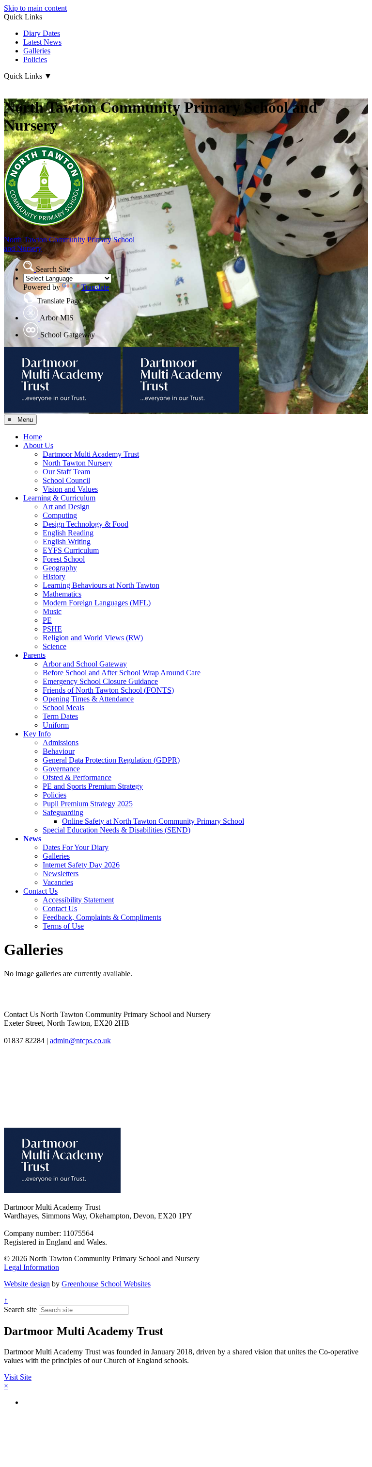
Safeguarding (63, 812)
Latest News (42, 42)
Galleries (36, 51)
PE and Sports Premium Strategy (93, 786)
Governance (61, 769)
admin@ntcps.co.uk (80, 1040)
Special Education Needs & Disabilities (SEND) (116, 830)
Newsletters (60, 873)
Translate (95, 287)
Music (52, 611)
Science (54, 646)
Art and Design (66, 506)
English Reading (68, 533)
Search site (20, 1309)
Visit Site (17, 1377)
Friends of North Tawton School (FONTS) (108, 690)
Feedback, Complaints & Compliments (102, 917)
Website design (27, 1284)
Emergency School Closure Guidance (100, 681)
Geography (60, 568)
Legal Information (31, 1267)
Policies (35, 59)
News (32, 838)
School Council (66, 480)
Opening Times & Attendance (88, 699)
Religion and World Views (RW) (93, 637)
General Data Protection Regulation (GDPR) (111, 760)
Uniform (56, 725)
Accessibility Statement (78, 900)
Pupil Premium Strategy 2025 (88, 804)
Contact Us (40, 891)
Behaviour (59, 751)
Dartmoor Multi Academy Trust (91, 454)
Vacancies (58, 882)
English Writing (67, 541)
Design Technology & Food (85, 524)
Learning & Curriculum (59, 498)
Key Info (37, 734)
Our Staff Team (66, 471)
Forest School (64, 559)
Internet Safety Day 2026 (81, 865)
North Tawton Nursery (77, 463)
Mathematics (62, 594)
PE (47, 620)
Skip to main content (35, 8)
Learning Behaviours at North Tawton (101, 585)
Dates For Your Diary (75, 847)
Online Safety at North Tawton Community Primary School (153, 821)
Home (32, 437)
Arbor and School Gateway (85, 664)
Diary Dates (41, 33)
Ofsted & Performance (77, 777)
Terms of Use (63, 926)
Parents (34, 655)
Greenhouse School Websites (106, 1284)
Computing (60, 515)
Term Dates (60, 716)
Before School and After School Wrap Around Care (122, 672)
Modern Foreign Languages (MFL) (97, 603)
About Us (38, 445)
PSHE (52, 629)
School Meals (63, 707)
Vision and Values (70, 489)
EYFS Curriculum (71, 550)
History (54, 576)
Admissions (60, 742)
